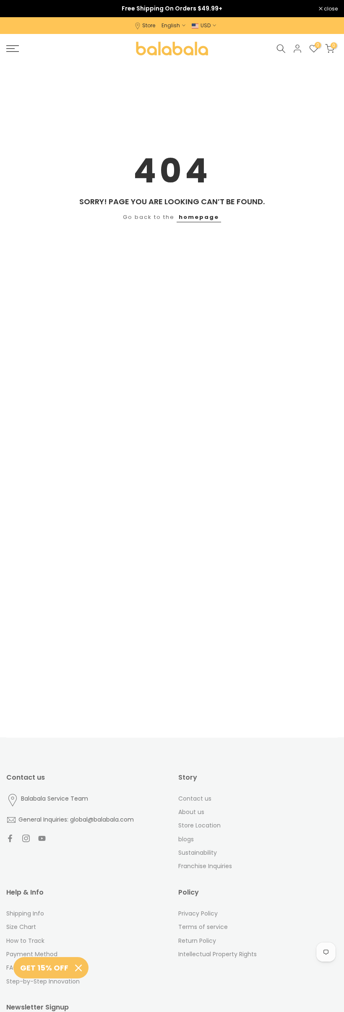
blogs (186, 839)
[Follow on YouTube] (42, 838)
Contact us (194, 798)
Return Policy (197, 941)
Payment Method (31, 954)
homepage (199, 217)
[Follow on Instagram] (26, 838)
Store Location (199, 825)
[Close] (78, 968)
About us (191, 812)
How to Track (25, 941)
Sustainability (197, 852)
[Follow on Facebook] (10, 838)
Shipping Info (25, 913)
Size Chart (21, 927)
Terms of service (203, 927)
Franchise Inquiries (205, 866)
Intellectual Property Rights (217, 954)
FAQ (12, 967)
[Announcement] (172, 8)
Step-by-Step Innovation (43, 981)
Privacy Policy (198, 913)
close (17, 8)
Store (148, 25)
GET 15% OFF (44, 968)
